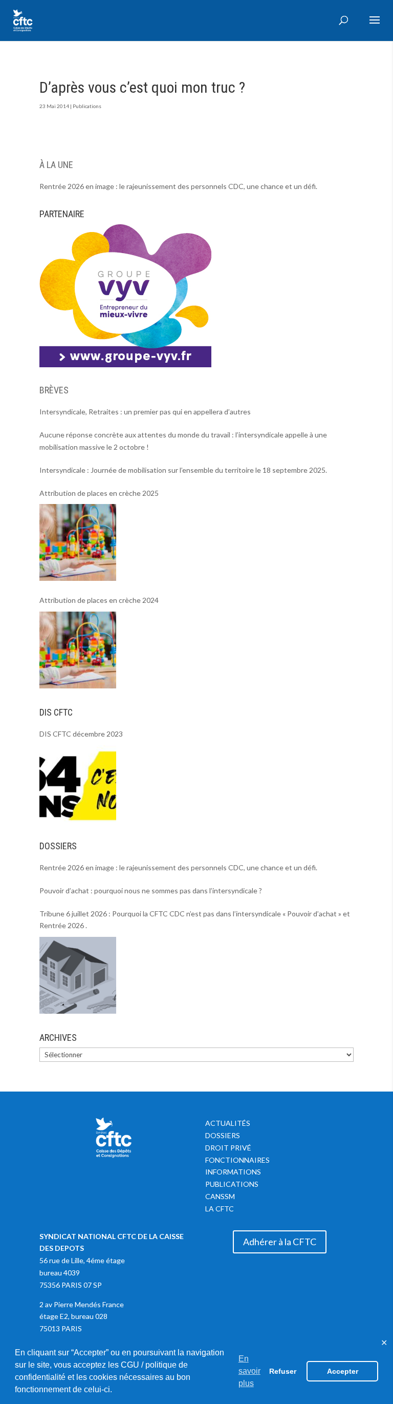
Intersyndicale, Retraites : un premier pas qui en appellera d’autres (145, 411)
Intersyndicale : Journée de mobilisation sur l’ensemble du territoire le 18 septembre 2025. (183, 470)
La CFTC (219, 1208)
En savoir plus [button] (249, 1371)
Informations (233, 1171)
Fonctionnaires (237, 1160)
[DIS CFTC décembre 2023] (77, 783)
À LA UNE (56, 164)
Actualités (227, 1123)
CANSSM (220, 1196)
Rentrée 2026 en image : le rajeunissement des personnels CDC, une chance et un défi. (178, 186)
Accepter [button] (342, 1371)
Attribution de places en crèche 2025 (99, 493)
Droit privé (228, 1147)
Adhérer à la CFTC (279, 1241)
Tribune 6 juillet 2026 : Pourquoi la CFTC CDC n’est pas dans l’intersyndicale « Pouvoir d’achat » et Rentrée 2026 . (194, 919)
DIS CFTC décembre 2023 (81, 733)
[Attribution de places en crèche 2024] (77, 650)
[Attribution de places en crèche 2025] (77, 542)
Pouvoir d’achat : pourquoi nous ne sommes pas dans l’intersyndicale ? (150, 890)
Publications (87, 106)
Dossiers (222, 1135)
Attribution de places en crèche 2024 (99, 600)
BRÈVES (54, 390)
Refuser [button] (282, 1371)
